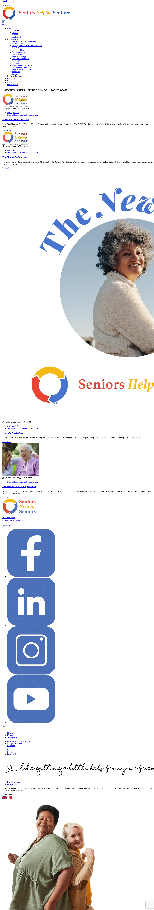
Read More (6, 130)
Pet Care (15, 74)
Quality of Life (13, 113)
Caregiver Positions (14, 76)
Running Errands (18, 61)
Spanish (12, 1)
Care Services (12, 39)
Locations (11, 78)
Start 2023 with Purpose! (14, 433)
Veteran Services (18, 52)
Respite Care (17, 48)
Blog (9, 80)
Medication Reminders (20, 59)
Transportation (17, 63)
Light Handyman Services (22, 69)
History (15, 35)
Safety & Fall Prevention (21, 67)
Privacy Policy (12, 784)
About (9, 28)
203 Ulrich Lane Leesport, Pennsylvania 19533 (13, 519)
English (5, 1)
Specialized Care (18, 50)
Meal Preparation (18, 54)
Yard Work (16, 72)
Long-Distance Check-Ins (22, 65)
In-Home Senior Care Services (18, 741)
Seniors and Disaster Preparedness (19, 486)
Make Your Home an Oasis (15, 119)
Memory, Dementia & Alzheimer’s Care (27, 46)
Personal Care (17, 43)
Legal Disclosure (13, 782)
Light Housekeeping (20, 56)
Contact (10, 83)
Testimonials (17, 37)
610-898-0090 (10, 526)
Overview (16, 30)
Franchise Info (12, 85)
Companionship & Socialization (24, 41)
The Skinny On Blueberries (15, 157)
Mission (15, 33)
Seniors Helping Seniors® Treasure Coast (23, 115)
